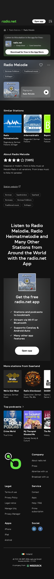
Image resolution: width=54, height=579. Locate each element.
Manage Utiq (10, 508)
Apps (34, 498)
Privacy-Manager (12, 514)
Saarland (35, 195)
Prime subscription (37, 510)
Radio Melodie (29, 94)
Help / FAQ (37, 503)
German (8, 195)
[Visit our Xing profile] (40, 528)
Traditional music (31, 71)
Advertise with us (40, 471)
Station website (11, 187)
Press (34, 466)
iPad (7, 535)
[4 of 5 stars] (18, 160)
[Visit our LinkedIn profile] (34, 528)
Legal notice (10, 503)
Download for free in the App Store (27, 52)
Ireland (28, 554)
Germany (9, 200)
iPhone (8, 529)
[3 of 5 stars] (14, 160)
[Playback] (46, 92)
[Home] (5, 30)
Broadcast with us (40, 477)
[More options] (48, 65)
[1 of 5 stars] (5, 160)
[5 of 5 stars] (22, 160)
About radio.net (39, 461)
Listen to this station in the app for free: (24, 38)
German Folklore (12, 71)
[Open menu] (50, 21)
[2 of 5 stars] (10, 160)
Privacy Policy (11, 498)
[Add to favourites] (41, 64)
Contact (35, 492)
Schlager (8, 77)
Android (8, 540)
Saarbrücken (21, 195)
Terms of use (11, 492)
